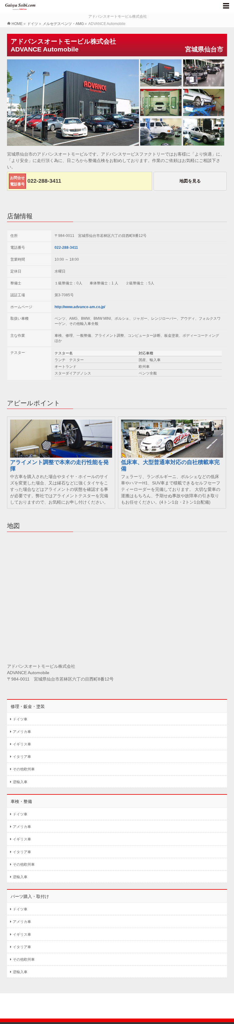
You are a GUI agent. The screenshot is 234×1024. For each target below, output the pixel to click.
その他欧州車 (24, 769)
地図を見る (190, 180)
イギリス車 (22, 744)
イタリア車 (22, 757)
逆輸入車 (20, 782)
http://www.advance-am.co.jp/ (80, 307)
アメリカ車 (22, 732)
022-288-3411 (66, 247)
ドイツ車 (20, 719)
